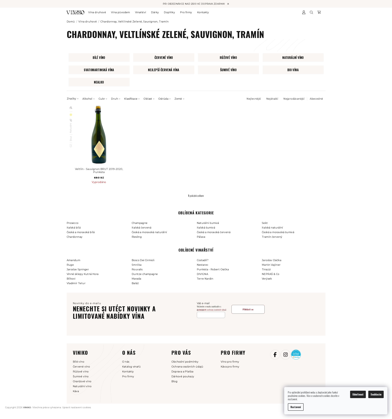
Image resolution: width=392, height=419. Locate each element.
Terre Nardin (205, 278)
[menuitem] (97, 12)
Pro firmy (128, 376)
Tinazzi (266, 269)
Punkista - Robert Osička (213, 269)
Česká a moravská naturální (149, 232)
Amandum (73, 260)
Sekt (265, 223)
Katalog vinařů (131, 366)
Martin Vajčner (271, 264)
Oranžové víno (82, 381)
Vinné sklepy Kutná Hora (83, 274)
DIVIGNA (202, 274)
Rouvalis (137, 269)
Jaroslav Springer (78, 269)
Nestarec (202, 264)
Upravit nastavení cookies (76, 407)
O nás (125, 361)
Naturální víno (82, 386)
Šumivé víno (81, 376)
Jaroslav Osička (271, 260)
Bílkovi (71, 278)
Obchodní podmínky (185, 361)
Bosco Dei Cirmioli (143, 260)
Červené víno (81, 366)
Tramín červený (272, 236)
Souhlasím (376, 394)
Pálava (201, 236)
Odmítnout (358, 394)
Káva (76, 391)
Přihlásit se (248, 309)
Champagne (140, 223)
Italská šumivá (206, 227)
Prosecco (73, 223)
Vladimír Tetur (76, 283)
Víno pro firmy (230, 361)
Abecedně (316, 98)
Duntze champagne (145, 274)
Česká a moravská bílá (81, 232)
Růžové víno (81, 371)
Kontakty (128, 371)
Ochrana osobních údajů (187, 366)
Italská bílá (74, 227)
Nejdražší (272, 98)
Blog (174, 381)
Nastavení (295, 407)
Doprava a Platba (182, 371)
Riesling (137, 236)
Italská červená (141, 227)
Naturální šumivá (208, 223)
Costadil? (203, 260)
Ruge (70, 264)
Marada (136, 278)
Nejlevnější (254, 98)
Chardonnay (75, 236)
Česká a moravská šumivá (278, 232)
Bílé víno (78, 361)
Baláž (135, 283)
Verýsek (267, 278)
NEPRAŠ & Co (270, 274)
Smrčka (136, 264)
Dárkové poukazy (182, 376)
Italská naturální (272, 227)
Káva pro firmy (230, 366)
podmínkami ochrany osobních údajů (211, 309)
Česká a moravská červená (214, 232)
